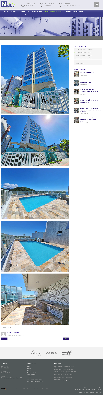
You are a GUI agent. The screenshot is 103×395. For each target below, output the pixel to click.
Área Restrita (28, 15)
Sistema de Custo (24, 11)
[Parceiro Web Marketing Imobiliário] (67, 353)
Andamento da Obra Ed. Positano (13, 15)
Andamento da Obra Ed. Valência (84, 58)
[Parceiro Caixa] (51, 353)
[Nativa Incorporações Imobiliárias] (8, 8)
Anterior (4, 338)
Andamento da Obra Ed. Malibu (74, 11)
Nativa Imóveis (66, 380)
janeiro (9, 38)
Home (2, 38)
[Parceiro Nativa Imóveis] (36, 353)
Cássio (9, 327)
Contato (13, 11)
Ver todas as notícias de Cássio (15, 335)
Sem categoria (79, 61)
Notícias (29, 370)
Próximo (66, 338)
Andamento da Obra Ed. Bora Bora (54, 11)
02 (12, 38)
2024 (5, 38)
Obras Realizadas (37, 11)
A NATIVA (6, 11)
